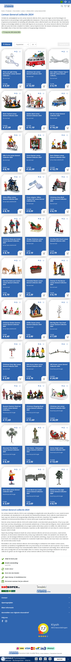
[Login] (69, 1)
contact (65, 1)
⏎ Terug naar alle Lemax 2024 (11, 32)
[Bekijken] (68, 6)
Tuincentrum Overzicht (56, 653)
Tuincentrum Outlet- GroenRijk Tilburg (29, 653)
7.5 (61, 1)
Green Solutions (44, 653)
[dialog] (3, 659)
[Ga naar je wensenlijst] (65, 6)
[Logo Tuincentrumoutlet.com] (8, 6)
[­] (2, 629)
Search (61, 6)
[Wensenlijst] (65, 6)
